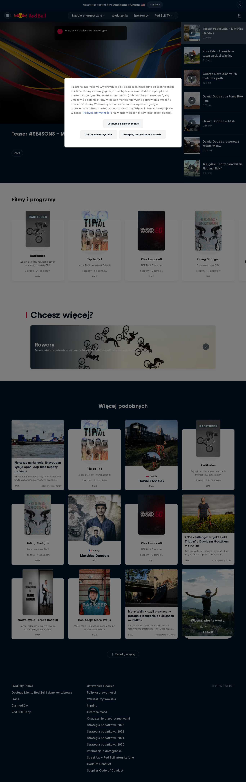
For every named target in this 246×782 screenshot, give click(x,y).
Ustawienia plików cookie (123, 123)
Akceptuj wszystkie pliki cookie (142, 134)
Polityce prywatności (97, 112)
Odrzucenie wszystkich (99, 134)
